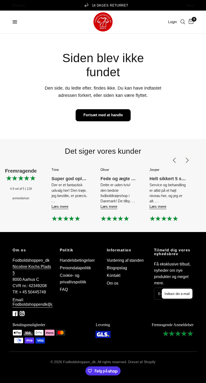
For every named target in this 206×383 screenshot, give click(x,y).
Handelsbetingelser (77, 260)
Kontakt (113, 275)
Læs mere (60, 206)
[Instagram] (23, 313)
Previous (19, 5)
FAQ (64, 289)
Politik (66, 250)
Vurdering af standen (125, 260)
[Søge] (183, 22)
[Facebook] (16, 313)
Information (119, 250)
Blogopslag (117, 268)
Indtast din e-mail (177, 294)
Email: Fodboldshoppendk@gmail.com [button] (41, 302)
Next (190, 5)
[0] (190, 22)
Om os (19, 250)
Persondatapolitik (75, 268)
